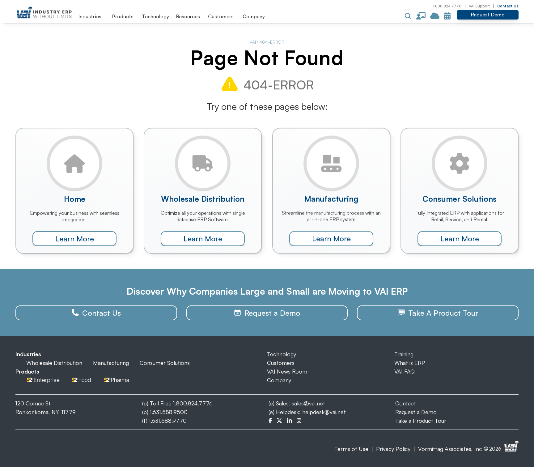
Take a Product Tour (420, 420)
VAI (253, 42)
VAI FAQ (404, 371)
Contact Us (508, 6)
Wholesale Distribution (54, 362)
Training (403, 354)
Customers (281, 362)
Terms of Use (351, 448)
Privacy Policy (393, 448)
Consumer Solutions (165, 362)
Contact (405, 403)
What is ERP (409, 362)
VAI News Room (287, 371)
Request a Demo (416, 412)
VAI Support (479, 6)
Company (279, 380)
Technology (281, 354)
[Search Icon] (408, 15)
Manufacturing (111, 362)
